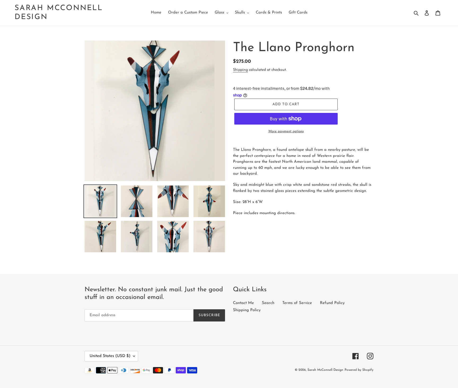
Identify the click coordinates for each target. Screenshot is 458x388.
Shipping (240, 70)
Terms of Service (297, 303)
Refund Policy (332, 303)
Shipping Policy (247, 310)
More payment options (286, 131)
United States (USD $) (110, 356)
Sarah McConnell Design (59, 13)
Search (268, 303)
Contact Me (243, 303)
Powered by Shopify (359, 370)
